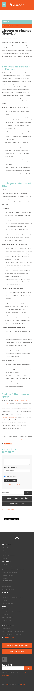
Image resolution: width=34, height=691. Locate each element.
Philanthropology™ (8, 575)
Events (5, 592)
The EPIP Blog (6, 609)
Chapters (4, 558)
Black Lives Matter (7, 617)
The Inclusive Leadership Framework (13, 570)
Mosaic (7, 684)
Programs (6, 561)
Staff (3, 550)
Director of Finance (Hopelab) (11, 25)
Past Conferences (7, 603)
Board (4, 553)
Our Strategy (8, 626)
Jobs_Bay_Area (8, 443)
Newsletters (5, 623)
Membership (7, 581)
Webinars (4, 578)
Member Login (6, 586)
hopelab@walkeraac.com (9, 417)
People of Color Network (9, 572)
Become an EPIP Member (17, 498)
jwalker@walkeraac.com (23, 439)
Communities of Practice (9, 567)
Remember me (11, 477)
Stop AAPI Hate (6, 620)
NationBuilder (21, 684)
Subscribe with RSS (9, 509)
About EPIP (6, 544)
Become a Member (8, 589)
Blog (4, 606)
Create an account (14, 484)
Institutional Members (8, 556)
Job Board (6, 21)
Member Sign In (17, 504)
